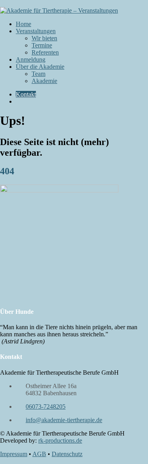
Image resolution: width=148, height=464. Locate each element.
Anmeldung (30, 59)
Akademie (44, 80)
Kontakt (26, 94)
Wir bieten (44, 38)
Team (38, 73)
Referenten (45, 52)
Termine (42, 45)
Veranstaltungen (36, 31)
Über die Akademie (40, 66)
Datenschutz (67, 454)
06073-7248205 (46, 406)
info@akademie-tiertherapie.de (64, 420)
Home (23, 24)
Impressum (13, 454)
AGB (39, 454)
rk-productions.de (60, 440)
